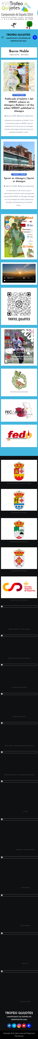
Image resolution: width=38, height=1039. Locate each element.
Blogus (29, 1033)
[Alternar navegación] (2, 37)
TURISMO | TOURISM (19, 174)
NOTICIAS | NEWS (19, 95)
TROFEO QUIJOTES (18, 35)
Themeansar (18, 1036)
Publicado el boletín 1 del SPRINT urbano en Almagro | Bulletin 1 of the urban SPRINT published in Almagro (19, 105)
